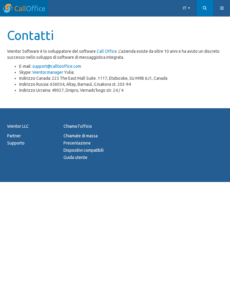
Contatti (30, 35)
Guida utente (75, 157)
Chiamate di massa (80, 135)
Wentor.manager (47, 72)
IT (185, 8)
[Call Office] (24, 8)
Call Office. (107, 51)
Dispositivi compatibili (83, 150)
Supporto (16, 143)
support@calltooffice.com (56, 66)
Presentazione (77, 143)
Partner (14, 135)
